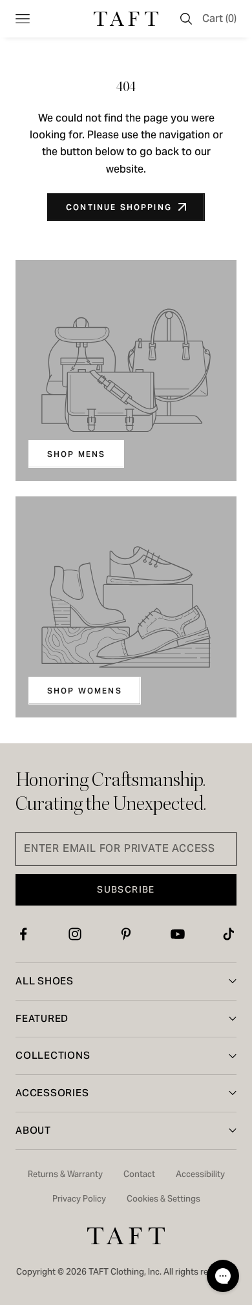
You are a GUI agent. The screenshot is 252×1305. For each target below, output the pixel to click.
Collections (53, 1055)
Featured (42, 1018)
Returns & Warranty (65, 1174)
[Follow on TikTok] (228, 934)
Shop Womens (84, 690)
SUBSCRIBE (126, 889)
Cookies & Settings (163, 1198)
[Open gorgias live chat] (223, 1276)
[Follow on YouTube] (177, 934)
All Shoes (45, 981)
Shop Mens (76, 454)
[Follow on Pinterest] (126, 934)
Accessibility (200, 1174)
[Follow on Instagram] (75, 934)
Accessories (52, 1093)
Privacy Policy (79, 1198)
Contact (139, 1174)
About (33, 1130)
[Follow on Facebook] (23, 934)
